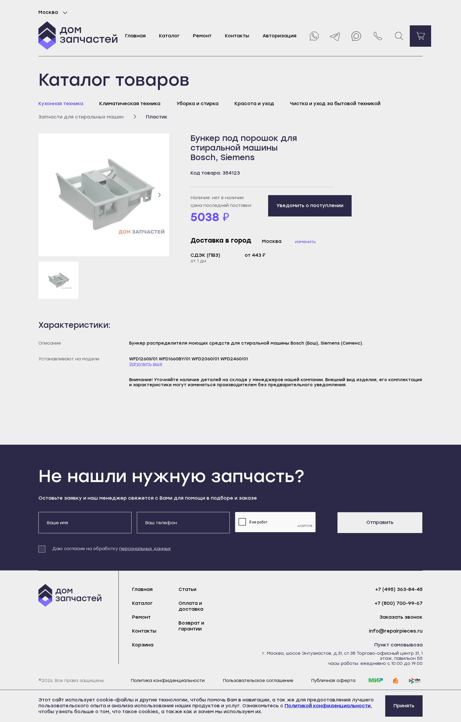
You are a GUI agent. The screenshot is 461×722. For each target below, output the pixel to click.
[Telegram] (335, 36)
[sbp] (415, 681)
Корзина (142, 645)
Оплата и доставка (190, 606)
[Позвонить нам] (377, 36)
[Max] (356, 36)
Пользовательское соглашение (258, 680)
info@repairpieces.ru (396, 631)
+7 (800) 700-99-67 (399, 603)
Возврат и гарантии (191, 626)
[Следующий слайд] (159, 194)
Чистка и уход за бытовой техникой (335, 103)
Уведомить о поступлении (309, 205)
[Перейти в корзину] (420, 36)
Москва (48, 12)
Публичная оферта (333, 680)
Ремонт (202, 36)
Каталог (169, 36)
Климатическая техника (129, 103)
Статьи (187, 589)
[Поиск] (399, 36)
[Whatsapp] (313, 36)
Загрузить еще (145, 363)
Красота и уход (254, 103)
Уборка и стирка (197, 103)
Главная (135, 36)
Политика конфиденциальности (168, 680)
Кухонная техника (60, 103)
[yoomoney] (395, 681)
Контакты (237, 36)
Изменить (305, 241)
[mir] (376, 681)
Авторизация (279, 36)
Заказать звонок (401, 617)
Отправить (380, 522)
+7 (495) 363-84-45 (399, 589)
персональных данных (145, 548)
